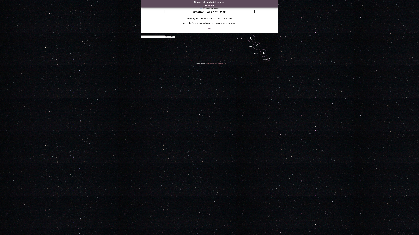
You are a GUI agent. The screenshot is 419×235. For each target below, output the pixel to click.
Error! (209, 5)
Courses (221, 2)
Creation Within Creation (215, 63)
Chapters (199, 2)
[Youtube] (263, 53)
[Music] (256, 45)
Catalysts (210, 2)
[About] (269, 59)
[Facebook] (251, 38)
